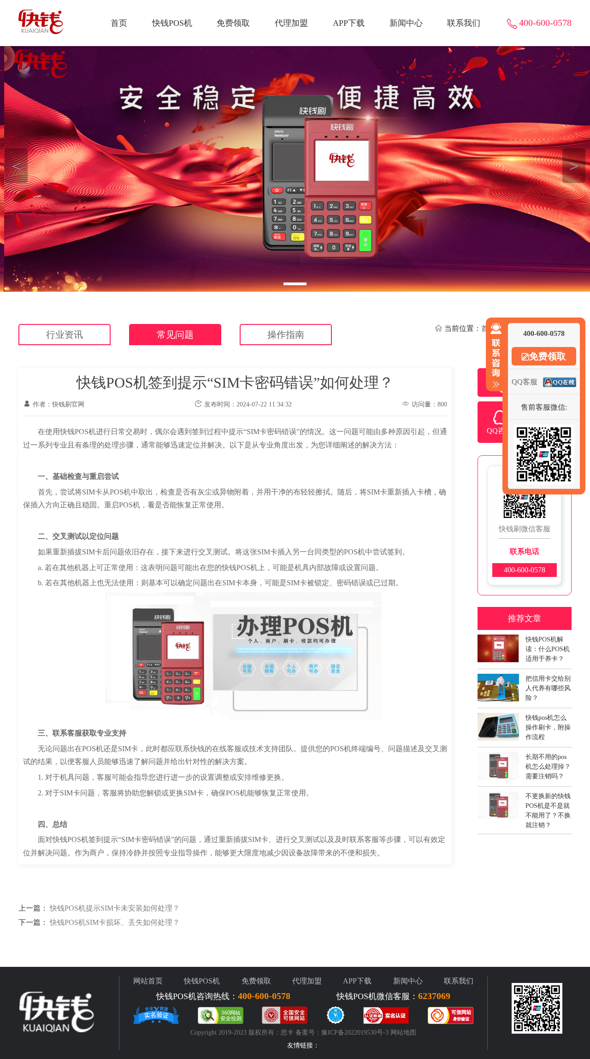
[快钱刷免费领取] (295, 169)
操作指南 (285, 334)
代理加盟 (291, 23)
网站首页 (148, 981)
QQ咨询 (500, 431)
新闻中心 (406, 23)
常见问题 (175, 334)
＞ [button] (574, 166)
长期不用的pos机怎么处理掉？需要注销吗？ (548, 761)
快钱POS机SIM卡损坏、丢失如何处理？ (115, 922)
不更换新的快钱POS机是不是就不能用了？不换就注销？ (548, 801)
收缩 (494, 355)
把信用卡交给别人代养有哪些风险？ (548, 683)
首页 (119, 23)
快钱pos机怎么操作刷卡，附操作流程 (548, 722)
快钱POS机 (172, 23)
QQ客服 (524, 382)
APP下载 (349, 23)
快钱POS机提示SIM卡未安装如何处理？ (115, 908)
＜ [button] (16, 166)
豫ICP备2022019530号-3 (355, 1032)
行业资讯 (64, 334)
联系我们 (463, 23)
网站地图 (403, 1032)
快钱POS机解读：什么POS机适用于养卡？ (547, 644)
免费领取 (233, 23)
